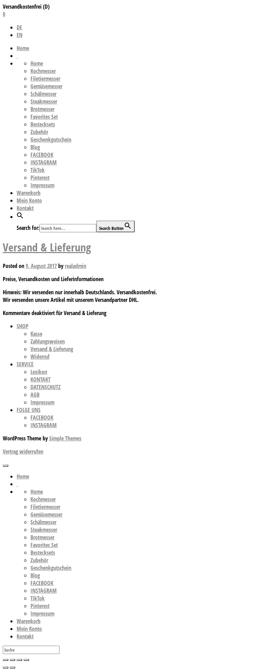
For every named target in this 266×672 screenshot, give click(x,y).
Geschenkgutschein (50, 139)
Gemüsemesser (46, 86)
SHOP (22, 326)
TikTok (37, 170)
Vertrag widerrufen (23, 451)
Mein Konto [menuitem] (29, 629)
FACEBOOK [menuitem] (41, 583)
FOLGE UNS (29, 410)
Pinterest (40, 177)
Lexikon (38, 372)
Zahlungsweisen (47, 341)
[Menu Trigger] (5, 466)
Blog (35, 147)
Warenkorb (29, 193)
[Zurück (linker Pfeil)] (5, 667)
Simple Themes (65, 438)
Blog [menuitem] (35, 575)
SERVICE (25, 364)
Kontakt (25, 208)
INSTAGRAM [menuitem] (43, 590)
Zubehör (39, 132)
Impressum (42, 185)
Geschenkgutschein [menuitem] (50, 568)
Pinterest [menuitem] (40, 606)
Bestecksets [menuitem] (42, 552)
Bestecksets (42, 124)
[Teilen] (12, 660)
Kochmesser (43, 71)
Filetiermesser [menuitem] (45, 507)
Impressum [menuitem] (42, 613)
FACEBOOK (41, 155)
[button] (20, 217)
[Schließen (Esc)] (5, 660)
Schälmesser (43, 94)
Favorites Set (44, 116)
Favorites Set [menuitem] (44, 545)
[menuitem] (17, 484)
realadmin (75, 266)
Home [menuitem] (23, 476)
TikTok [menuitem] (37, 598)
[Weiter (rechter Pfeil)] (12, 667)
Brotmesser (42, 109)
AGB (34, 394)
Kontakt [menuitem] (25, 636)
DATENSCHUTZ (45, 387)
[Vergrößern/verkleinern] (26, 660)
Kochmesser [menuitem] (43, 499)
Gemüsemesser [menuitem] (46, 514)
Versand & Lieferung (47, 247)
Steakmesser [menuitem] (43, 530)
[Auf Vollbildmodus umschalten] (19, 660)
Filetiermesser (45, 78)
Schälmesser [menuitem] (43, 522)
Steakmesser (43, 101)
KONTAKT (40, 379)
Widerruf (40, 356)
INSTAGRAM (43, 162)
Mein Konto (29, 200)
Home (23, 48)
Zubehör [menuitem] (39, 560)
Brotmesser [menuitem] (42, 537)
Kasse (36, 334)
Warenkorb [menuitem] (29, 621)
